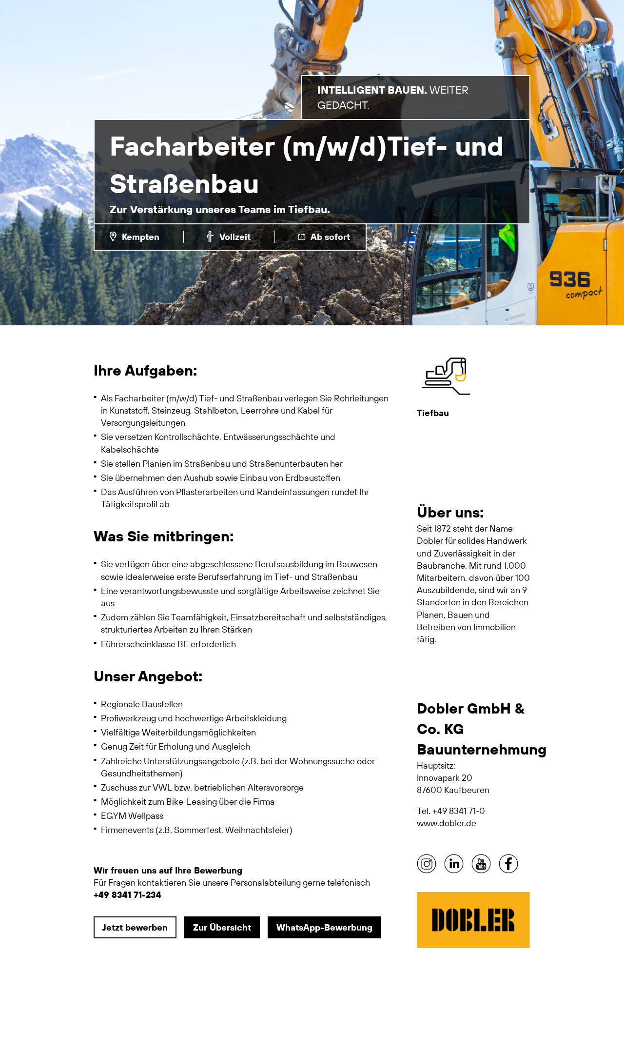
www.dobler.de (446, 823)
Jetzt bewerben (135, 927)
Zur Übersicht (222, 927)
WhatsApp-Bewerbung (324, 927)
